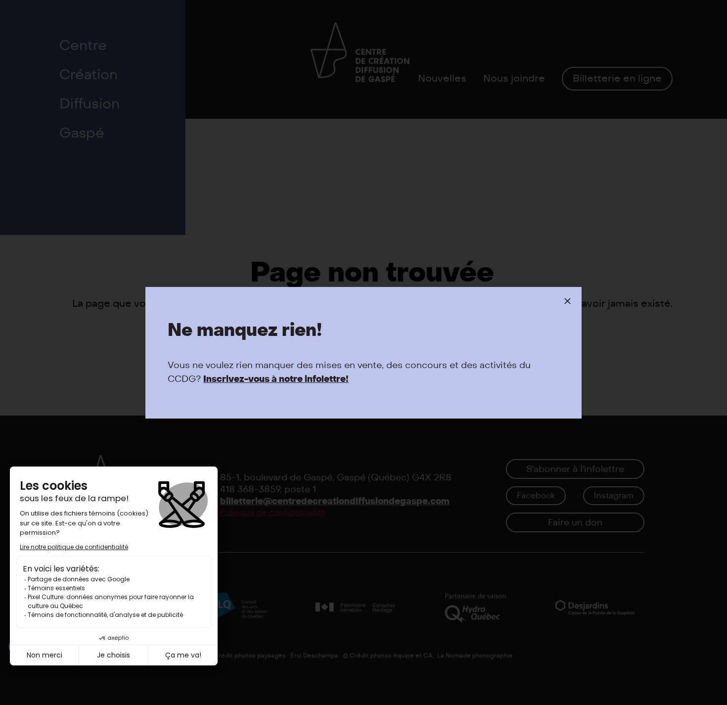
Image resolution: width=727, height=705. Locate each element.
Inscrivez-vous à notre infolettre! (276, 379)
